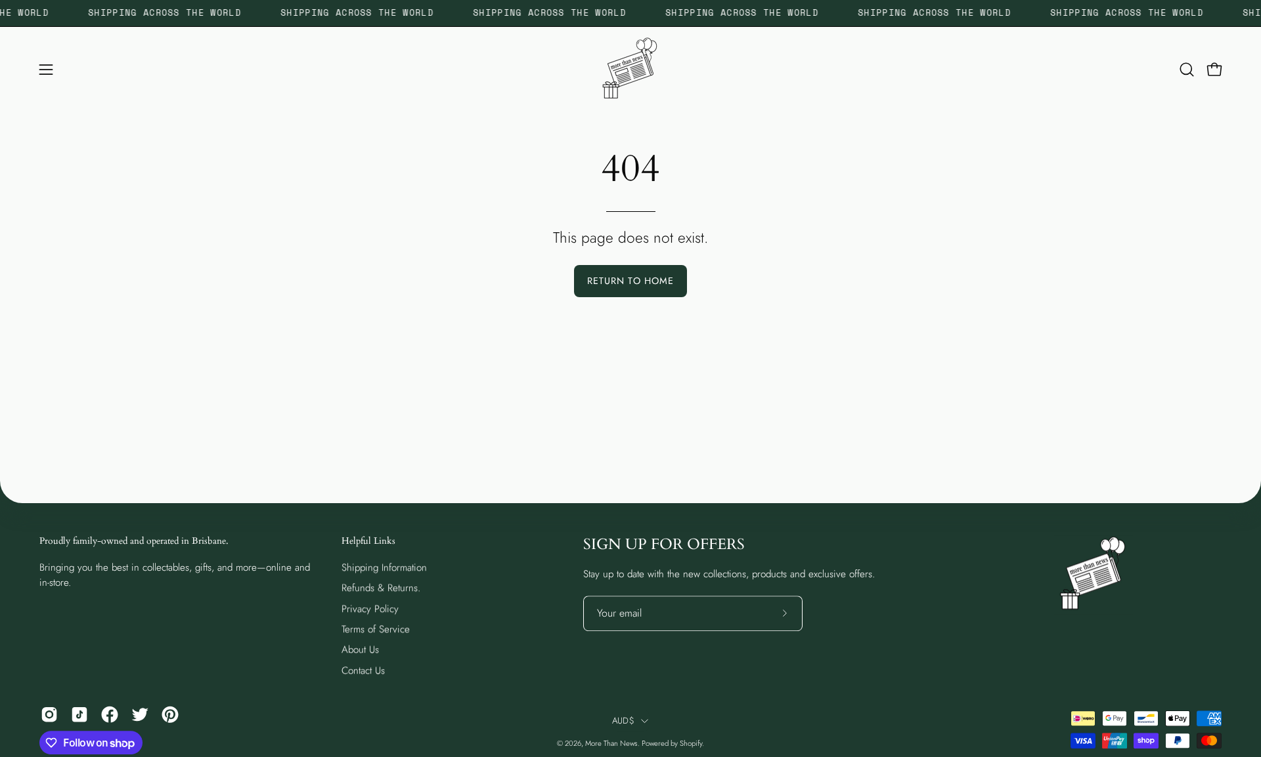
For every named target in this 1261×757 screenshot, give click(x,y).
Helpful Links (368, 541)
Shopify (691, 743)
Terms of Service (376, 629)
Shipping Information (384, 567)
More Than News (611, 743)
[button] (1187, 69)
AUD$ (623, 720)
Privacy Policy (370, 608)
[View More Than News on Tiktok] (79, 714)
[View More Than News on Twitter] (140, 714)
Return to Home (630, 280)
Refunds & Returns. (381, 588)
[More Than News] (630, 69)
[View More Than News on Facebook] (110, 714)
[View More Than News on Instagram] (49, 714)
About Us (360, 649)
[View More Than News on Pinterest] (170, 714)
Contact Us (363, 670)
